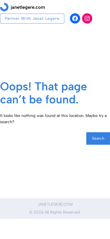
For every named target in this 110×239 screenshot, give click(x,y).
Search (98, 138)
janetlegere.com (28, 7)
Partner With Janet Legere (32, 18)
